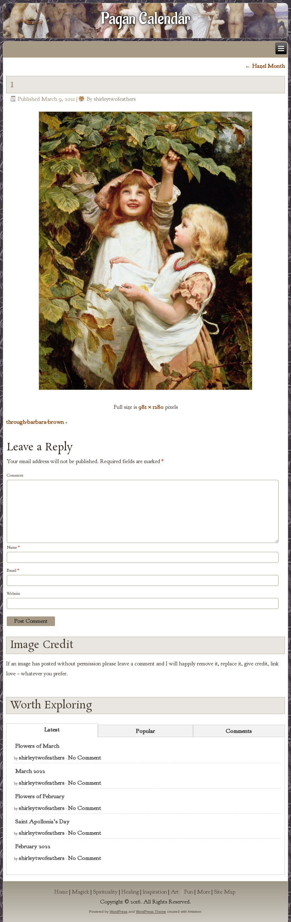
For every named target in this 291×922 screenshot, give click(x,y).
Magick (80, 891)
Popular (145, 731)
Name (13, 547)
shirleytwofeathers (115, 99)
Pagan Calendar (146, 19)
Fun (188, 891)
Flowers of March (37, 746)
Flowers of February (40, 796)
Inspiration (155, 891)
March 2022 (30, 771)
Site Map (224, 891)
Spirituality (105, 891)
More (203, 891)
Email (13, 570)
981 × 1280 (151, 407)
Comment (15, 475)
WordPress (118, 911)
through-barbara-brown (35, 422)
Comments (239, 731)
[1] (145, 391)
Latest (52, 729)
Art (177, 891)
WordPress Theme (151, 911)
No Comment (84, 757)
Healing (130, 891)
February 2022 (32, 846)
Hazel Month (265, 66)
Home (61, 891)
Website (13, 593)
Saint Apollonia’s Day (42, 821)
